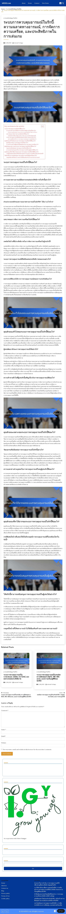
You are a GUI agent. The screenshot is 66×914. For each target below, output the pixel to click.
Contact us (4, 888)
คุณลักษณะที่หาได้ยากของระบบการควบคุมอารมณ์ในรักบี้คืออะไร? (21, 152)
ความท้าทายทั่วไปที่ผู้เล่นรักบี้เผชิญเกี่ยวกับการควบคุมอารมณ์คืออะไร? (22, 144)
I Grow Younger (21, 838)
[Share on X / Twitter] (63, 3)
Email (3, 736)
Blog (2, 891)
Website (3, 743)
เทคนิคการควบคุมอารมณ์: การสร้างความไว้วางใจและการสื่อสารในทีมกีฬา (25, 852)
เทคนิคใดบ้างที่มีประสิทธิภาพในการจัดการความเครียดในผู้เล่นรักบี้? (22, 135)
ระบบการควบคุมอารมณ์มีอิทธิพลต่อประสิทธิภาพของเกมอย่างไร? (21, 137)
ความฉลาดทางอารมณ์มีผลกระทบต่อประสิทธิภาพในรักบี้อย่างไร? (21, 130)
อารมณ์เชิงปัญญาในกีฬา (10, 18)
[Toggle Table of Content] (41, 126)
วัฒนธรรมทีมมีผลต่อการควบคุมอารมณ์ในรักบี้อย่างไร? (19, 148)
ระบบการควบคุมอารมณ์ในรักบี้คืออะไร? (15, 128)
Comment (4, 710)
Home (30, 3)
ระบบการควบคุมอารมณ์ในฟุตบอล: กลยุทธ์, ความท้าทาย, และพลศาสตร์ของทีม (26, 773)
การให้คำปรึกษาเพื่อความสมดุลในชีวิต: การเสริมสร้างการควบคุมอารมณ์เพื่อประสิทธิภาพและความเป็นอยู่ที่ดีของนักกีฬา (48, 889)
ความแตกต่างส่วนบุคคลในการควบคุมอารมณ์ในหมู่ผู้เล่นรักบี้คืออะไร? (22, 150)
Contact (36, 3)
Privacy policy (5, 893)
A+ (3, 911)
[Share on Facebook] (60, 3)
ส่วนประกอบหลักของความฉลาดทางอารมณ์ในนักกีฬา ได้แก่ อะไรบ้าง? (22, 132)
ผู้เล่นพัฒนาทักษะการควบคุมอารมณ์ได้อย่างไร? (17, 142)
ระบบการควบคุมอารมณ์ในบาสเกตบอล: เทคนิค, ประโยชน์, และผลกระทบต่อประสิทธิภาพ (16, 677)
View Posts (45, 3)
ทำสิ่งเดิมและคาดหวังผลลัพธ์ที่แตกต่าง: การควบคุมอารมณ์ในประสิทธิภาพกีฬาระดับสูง (48, 895)
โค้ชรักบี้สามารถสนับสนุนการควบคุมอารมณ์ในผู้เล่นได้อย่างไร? (21, 155)
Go (33, 868)
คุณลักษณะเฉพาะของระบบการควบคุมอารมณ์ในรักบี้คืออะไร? (20, 146)
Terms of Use (5, 896)
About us (4, 885)
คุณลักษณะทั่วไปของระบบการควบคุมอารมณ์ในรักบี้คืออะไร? (20, 141)
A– (7, 911)
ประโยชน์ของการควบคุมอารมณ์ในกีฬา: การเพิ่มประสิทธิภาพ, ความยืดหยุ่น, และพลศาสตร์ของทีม (48, 904)
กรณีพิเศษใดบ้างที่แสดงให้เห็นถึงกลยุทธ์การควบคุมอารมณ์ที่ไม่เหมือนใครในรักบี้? (24, 153)
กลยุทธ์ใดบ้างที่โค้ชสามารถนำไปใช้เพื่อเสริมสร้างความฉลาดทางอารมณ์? (23, 157)
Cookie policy (5, 898)
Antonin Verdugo (18, 43)
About (23, 3)
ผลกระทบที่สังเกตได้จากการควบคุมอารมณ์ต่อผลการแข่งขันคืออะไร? (22, 139)
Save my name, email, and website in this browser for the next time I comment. (27, 749)
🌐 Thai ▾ (60, 911)
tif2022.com (6, 3)
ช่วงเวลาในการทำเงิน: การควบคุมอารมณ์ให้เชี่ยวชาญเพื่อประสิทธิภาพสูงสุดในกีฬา (46, 884)
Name (3, 729)
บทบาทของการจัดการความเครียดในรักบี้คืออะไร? (17, 134)
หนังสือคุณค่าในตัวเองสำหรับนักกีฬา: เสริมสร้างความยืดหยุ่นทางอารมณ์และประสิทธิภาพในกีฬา (49, 899)
